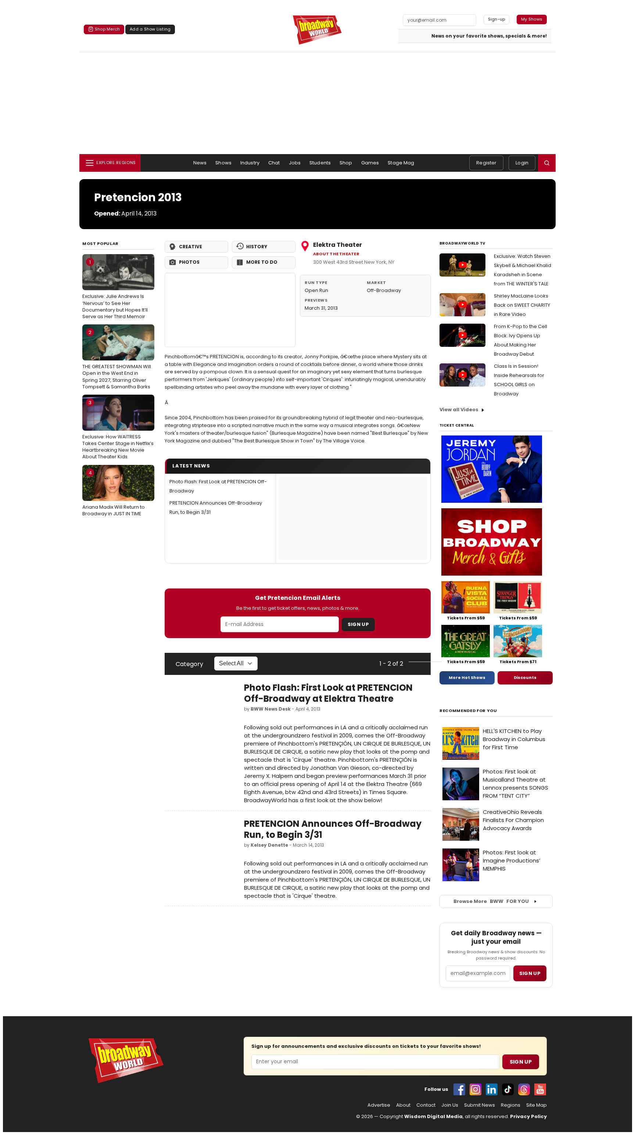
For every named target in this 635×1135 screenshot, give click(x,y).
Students (320, 162)
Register (486, 162)
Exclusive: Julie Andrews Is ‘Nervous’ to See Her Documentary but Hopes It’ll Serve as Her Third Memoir (115, 289)
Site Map (536, 1105)
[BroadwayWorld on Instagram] (475, 1089)
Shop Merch (107, 29)
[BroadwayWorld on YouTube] (540, 1089)
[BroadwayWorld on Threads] (524, 1089)
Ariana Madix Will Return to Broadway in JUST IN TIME (113, 493)
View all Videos (459, 409)
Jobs (295, 162)
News (200, 162)
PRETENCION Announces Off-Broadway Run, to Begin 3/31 (332, 829)
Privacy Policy (528, 1116)
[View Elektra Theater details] (230, 310)
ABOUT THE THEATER (336, 254)
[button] (547, 163)
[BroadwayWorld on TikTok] (507, 1089)
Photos (189, 262)
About (403, 1105)
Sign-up (496, 19)
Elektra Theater (337, 245)
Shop (346, 162)
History (256, 246)
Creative (190, 246)
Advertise (378, 1105)
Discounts (525, 677)
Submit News (479, 1105)
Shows (223, 162)
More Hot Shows (467, 677)
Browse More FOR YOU (491, 901)
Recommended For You (468, 711)
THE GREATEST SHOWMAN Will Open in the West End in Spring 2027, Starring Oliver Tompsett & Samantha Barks (116, 359)
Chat (274, 162)
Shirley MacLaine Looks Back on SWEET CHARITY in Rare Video (522, 305)
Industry (249, 162)
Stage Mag (401, 162)
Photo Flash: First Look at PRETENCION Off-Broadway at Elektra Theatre (328, 693)
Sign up (530, 973)
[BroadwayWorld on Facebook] (459, 1089)
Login (522, 162)
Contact (425, 1105)
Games (370, 162)
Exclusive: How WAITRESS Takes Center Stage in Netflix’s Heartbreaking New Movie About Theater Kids (118, 429)
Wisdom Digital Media (433, 1116)
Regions (510, 1105)
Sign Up (358, 624)
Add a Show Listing (150, 29)
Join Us (449, 1105)
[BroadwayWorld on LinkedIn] (491, 1089)
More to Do (261, 262)
